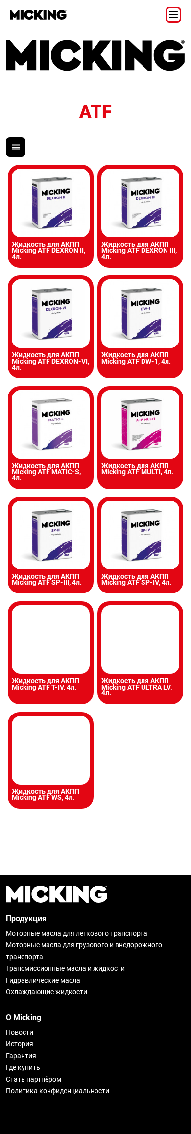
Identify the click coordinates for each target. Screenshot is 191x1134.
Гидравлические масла (43, 980)
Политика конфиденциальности (57, 1091)
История (19, 1044)
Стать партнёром (33, 1079)
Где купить (23, 1067)
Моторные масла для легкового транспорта (76, 933)
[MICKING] (38, 15)
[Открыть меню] (173, 15)
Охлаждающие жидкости (46, 992)
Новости (19, 1032)
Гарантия (21, 1056)
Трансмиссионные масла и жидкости (65, 968)
